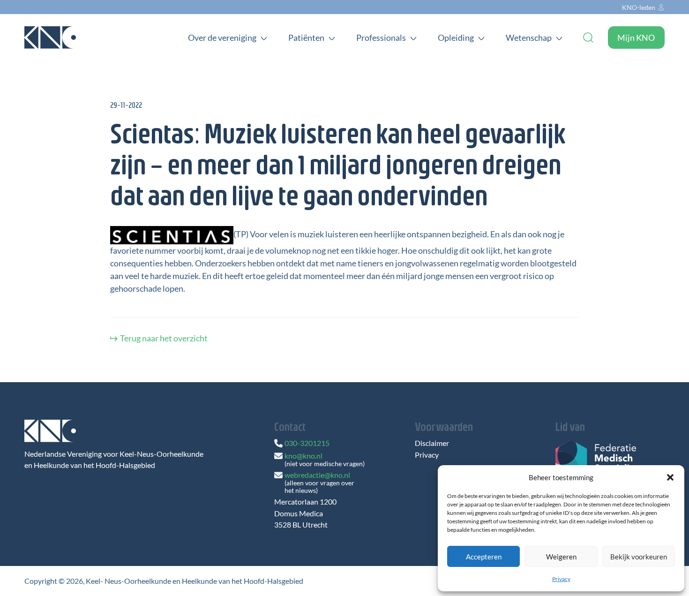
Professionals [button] (381, 37)
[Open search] (588, 37)
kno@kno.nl (303, 455)
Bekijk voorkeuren (638, 556)
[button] (670, 477)
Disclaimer (432, 443)
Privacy (561, 578)
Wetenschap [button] (529, 37)
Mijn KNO (636, 37)
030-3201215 (307, 442)
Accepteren (484, 556)
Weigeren (561, 556)
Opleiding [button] (456, 37)
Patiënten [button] (306, 37)
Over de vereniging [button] (222, 37)
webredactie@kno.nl (317, 474)
